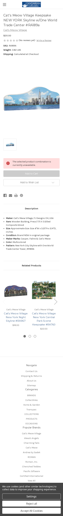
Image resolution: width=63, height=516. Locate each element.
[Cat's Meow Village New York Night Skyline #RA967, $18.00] (16, 290)
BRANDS (31, 395)
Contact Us (31, 371)
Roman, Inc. (31, 461)
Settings (31, 496)
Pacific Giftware (31, 471)
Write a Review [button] (44, 40)
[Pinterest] (21, 195)
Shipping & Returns (31, 376)
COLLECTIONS (31, 414)
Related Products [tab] (31, 265)
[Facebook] (5, 195)
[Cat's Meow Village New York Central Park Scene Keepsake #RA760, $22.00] (44, 290)
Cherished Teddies (31, 466)
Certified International (31, 476)
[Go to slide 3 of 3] (35, 336)
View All (31, 480)
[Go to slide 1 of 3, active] (24, 336)
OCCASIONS (31, 423)
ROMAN (32, 457)
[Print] (16, 195)
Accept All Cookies (32, 511)
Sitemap (31, 385)
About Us (31, 380)
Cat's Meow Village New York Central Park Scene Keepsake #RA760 (44, 319)
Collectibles (31, 400)
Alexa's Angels (31, 438)
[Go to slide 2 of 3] (30, 336)
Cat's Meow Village (31, 433)
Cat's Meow (31, 447)
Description (31, 208)
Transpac (31, 409)
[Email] (10, 195)
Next (55, 302)
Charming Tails (31, 443)
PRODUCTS (31, 418)
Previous (4, 302)
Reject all (31, 503)
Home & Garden (31, 404)
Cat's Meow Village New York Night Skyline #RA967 (16, 317)
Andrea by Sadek (31, 452)
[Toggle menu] (4, 4)
